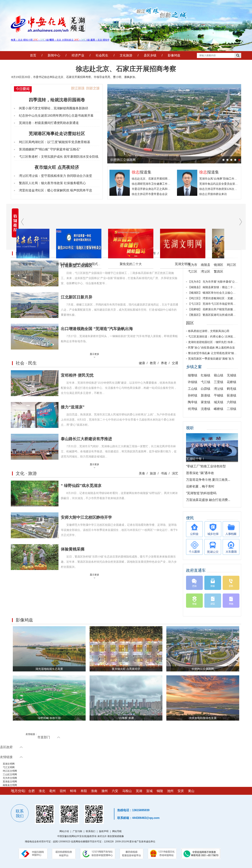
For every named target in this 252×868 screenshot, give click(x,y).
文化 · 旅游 (26, 473)
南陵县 (195, 287)
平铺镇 (218, 395)
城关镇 (218, 402)
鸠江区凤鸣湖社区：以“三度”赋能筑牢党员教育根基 (54, 142)
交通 (175, 363)
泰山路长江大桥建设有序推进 (86, 439)
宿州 (63, 791)
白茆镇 (205, 388)
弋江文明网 (9, 767)
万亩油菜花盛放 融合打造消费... (208, 499)
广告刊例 (77, 831)
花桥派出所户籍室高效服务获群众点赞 (226, 309)
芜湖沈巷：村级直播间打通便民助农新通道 (49, 123)
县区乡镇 (150, 55)
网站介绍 (64, 831)
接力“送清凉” (72, 407)
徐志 (136, 172)
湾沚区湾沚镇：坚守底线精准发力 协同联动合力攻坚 (55, 175)
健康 (142, 363)
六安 (115, 791)
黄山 (191, 791)
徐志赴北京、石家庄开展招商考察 (126, 68)
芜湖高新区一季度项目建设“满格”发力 (211, 358)
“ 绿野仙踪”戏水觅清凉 (81, 485)
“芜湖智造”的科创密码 (201, 493)
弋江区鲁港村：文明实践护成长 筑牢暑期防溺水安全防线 (58, 156)
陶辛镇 (192, 402)
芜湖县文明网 (10, 781)
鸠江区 (195, 298)
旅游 (153, 473)
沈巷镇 (205, 409)
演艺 (175, 473)
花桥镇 (195, 309)
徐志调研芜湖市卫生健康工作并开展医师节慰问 (161, 183)
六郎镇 (231, 402)
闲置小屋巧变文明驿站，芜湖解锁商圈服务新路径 (53, 108)
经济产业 (78, 55)
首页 (33, 55)
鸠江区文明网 (10, 771)
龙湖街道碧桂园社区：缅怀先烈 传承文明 (213, 342)
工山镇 (192, 388)
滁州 (104, 791)
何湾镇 (192, 409)
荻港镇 (231, 395)
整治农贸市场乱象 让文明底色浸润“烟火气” (214, 353)
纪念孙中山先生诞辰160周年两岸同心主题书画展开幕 (56, 115)
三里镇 (218, 382)
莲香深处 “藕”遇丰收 (200, 473)
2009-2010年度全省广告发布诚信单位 (135, 841)
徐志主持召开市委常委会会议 (150, 194)
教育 (153, 363)
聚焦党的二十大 (94, 264)
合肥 (31, 791)
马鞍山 (127, 791)
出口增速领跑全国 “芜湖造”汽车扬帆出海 (97, 328)
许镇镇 (192, 382)
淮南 (94, 791)
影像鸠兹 (174, 55)
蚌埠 (73, 791)
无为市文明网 (10, 778)
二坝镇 (231, 409)
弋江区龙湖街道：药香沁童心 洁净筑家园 (213, 336)
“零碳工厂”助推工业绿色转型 (206, 466)
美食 (142, 473)
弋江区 (195, 303)
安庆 (181, 791)
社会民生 (102, 55)
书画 (164, 473)
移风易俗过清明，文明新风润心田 (208, 331)
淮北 (42, 791)
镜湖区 (195, 292)
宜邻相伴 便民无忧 (77, 375)
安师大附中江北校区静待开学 (86, 517)
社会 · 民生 (26, 363)
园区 (190, 323)
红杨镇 (205, 375)
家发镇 (205, 402)
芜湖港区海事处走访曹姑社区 (57, 133)
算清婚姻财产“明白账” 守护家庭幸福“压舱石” (49, 149)
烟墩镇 (192, 375)
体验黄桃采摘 (72, 549)
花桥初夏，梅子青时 (200, 486)
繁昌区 (195, 314)
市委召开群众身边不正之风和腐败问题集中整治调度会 (165, 188)
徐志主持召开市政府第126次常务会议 (222, 188)
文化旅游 (126, 55)
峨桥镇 (218, 409)
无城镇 (231, 375)
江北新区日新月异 (76, 297)
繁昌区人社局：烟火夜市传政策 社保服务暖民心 (52, 183)
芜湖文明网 (146, 264)
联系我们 (90, 831)
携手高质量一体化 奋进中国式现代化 (45, 264)
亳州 (52, 791)
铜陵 (160, 791)
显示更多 (94, 354)
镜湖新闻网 (198, 264)
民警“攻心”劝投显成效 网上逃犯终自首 (211, 347)
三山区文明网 (10, 774)
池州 (170, 791)
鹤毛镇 (231, 388)
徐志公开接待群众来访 (213, 194)
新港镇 (205, 395)
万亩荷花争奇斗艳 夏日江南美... (208, 479)
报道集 (145, 172)
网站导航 (117, 831)
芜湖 (139, 791)
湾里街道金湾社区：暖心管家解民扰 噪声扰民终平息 (55, 190)
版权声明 (103, 831)
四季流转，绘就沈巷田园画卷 (57, 99)
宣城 (149, 791)
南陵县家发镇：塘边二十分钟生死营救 (226, 287)
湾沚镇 (218, 388)
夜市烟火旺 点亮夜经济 (57, 167)
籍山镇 (218, 375)
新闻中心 (54, 55)
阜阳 (84, 791)
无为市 (195, 281)
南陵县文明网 (10, 785)
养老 (164, 363)
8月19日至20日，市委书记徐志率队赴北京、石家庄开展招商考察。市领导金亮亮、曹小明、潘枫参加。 (74, 77)
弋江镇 (205, 382)
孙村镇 (192, 395)
